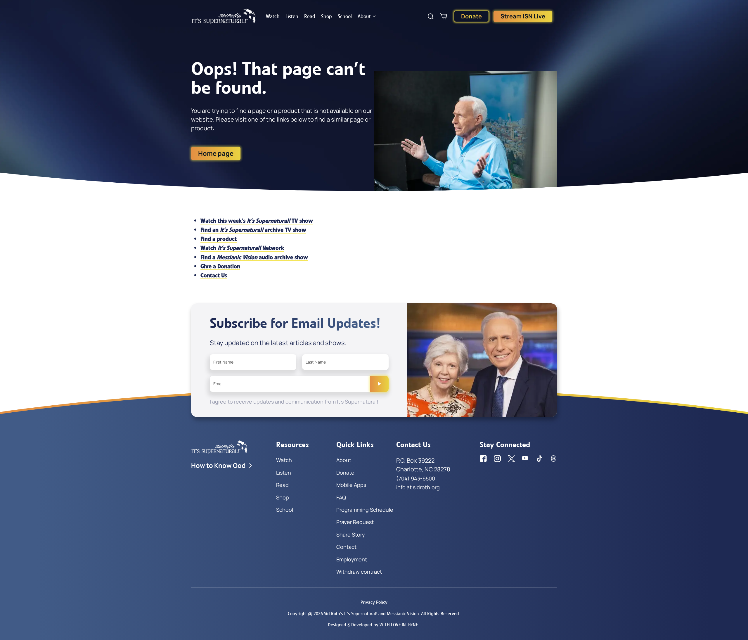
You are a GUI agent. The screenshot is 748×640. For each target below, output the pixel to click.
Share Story (350, 534)
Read (309, 16)
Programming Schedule (364, 509)
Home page (215, 153)
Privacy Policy (374, 602)
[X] (511, 458)
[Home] (224, 16)
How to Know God (218, 465)
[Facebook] (483, 458)
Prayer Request (355, 521)
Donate (471, 16)
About (364, 16)
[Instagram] (497, 458)
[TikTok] (539, 458)
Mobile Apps (351, 484)
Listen (291, 16)
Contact (346, 546)
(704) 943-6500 (415, 478)
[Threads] (553, 458)
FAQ (341, 497)
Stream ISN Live (523, 16)
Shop (326, 16)
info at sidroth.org (418, 487)
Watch (273, 16)
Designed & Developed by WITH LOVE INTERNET (374, 625)
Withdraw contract (359, 571)
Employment (351, 559)
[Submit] (379, 384)
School (345, 16)
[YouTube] (525, 458)
